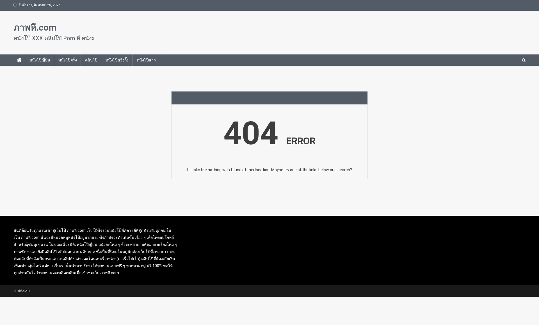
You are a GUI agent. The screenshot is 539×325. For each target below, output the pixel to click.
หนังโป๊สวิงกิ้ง (117, 60)
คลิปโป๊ (91, 60)
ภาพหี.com (34, 27)
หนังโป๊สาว (146, 60)
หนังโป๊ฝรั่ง (67, 60)
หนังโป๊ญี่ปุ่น (39, 60)
